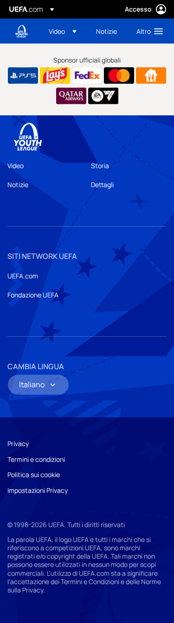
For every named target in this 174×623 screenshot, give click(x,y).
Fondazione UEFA (32, 294)
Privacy (18, 443)
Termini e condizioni (36, 459)
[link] (106, 31)
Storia (100, 165)
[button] (63, 31)
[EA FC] (103, 96)
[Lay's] (55, 75)
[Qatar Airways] (71, 96)
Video (15, 165)
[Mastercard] (119, 75)
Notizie (17, 184)
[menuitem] (64, 31)
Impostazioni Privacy (37, 490)
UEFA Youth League (21, 31)
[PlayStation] (23, 75)
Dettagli (102, 184)
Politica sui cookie (33, 474)
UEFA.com (22, 275)
